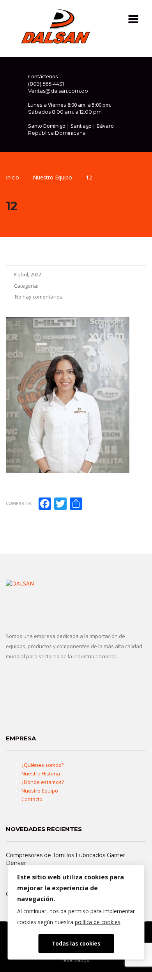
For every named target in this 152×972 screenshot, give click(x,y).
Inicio (12, 177)
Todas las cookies (76, 943)
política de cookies (97, 922)
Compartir (18, 503)
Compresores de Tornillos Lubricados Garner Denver (65, 859)
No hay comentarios (38, 296)
